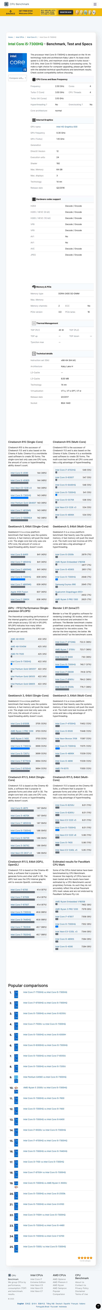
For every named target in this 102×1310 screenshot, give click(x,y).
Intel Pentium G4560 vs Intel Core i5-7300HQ (44, 1077)
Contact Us (80, 1285)
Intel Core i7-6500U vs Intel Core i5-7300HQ (44, 1130)
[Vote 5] (91, 1257)
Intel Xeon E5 (36, 1288)
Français (74, 1304)
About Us (79, 1282)
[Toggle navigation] (95, 4)
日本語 (27, 1304)
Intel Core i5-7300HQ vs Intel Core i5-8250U (44, 1013)
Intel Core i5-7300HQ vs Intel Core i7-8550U (44, 1055)
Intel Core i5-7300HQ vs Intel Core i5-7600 (43, 1098)
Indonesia (63, 1307)
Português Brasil (42, 1307)
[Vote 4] (88, 1257)
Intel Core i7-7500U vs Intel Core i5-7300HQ (44, 1024)
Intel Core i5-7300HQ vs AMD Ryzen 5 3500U (45, 1183)
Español (67, 1304)
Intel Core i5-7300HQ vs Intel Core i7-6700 (43, 1236)
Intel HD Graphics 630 (66, 126)
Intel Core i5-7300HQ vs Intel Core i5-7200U (44, 1066)
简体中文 (41, 1304)
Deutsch (59, 1304)
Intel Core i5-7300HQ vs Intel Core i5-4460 (43, 1225)
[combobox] (17, 78)
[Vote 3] (85, 1257)
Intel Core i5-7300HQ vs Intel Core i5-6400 (43, 1119)
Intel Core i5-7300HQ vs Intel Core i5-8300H (44, 1034)
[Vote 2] (82, 1257)
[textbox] (17, 78)
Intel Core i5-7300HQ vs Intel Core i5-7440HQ (45, 1151)
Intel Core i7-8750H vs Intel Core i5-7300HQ (44, 1172)
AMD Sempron (60, 1288)
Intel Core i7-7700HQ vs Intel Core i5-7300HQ (45, 992)
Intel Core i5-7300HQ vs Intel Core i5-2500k (44, 1193)
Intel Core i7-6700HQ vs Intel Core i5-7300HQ (45, 1002)
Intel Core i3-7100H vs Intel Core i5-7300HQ (44, 1214)
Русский (54, 1307)
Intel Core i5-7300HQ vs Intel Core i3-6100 (43, 1204)
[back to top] (98, 1306)
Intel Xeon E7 (36, 1291)
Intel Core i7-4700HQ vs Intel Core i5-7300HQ (45, 1140)
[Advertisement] (51, 24)
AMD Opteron (59, 1279)
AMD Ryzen (58, 1285)
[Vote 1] (79, 1257)
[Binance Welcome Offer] (10, 12)
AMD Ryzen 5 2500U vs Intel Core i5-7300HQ (45, 1087)
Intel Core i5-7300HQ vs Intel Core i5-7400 (43, 1108)
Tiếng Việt (50, 1304)
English (20, 1304)
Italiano (82, 1304)
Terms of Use (81, 1294)
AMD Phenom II (60, 1282)
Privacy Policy (82, 1288)
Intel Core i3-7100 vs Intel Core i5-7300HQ (43, 1161)
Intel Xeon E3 (36, 1285)
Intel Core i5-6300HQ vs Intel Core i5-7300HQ (45, 1045)
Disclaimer (80, 1291)
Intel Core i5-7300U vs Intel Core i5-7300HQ (44, 1246)
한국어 (34, 1304)
